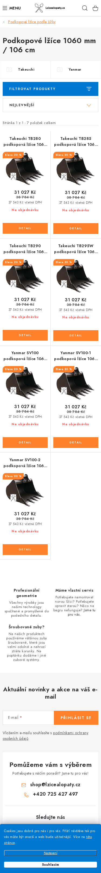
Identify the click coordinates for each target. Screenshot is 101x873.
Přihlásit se (76, 717)
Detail (25, 228)
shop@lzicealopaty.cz (55, 784)
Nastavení (50, 853)
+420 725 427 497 (55, 794)
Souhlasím (50, 864)
